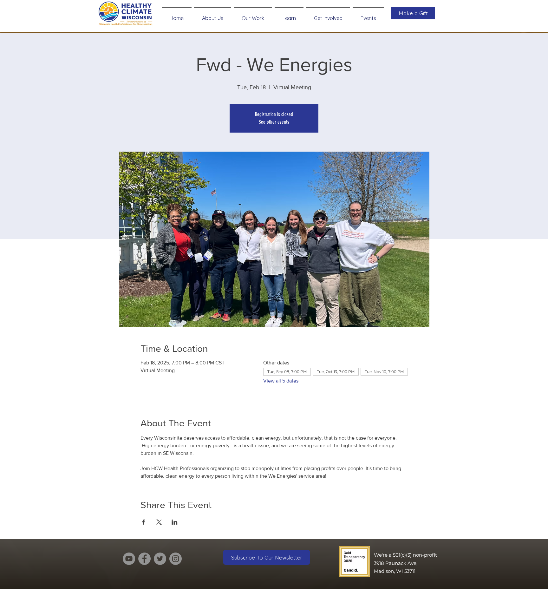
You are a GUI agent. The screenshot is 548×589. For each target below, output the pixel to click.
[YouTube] (129, 559)
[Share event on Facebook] (143, 522)
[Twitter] (160, 559)
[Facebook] (144, 559)
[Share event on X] (159, 522)
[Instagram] (175, 559)
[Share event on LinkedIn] (175, 522)
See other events (274, 122)
